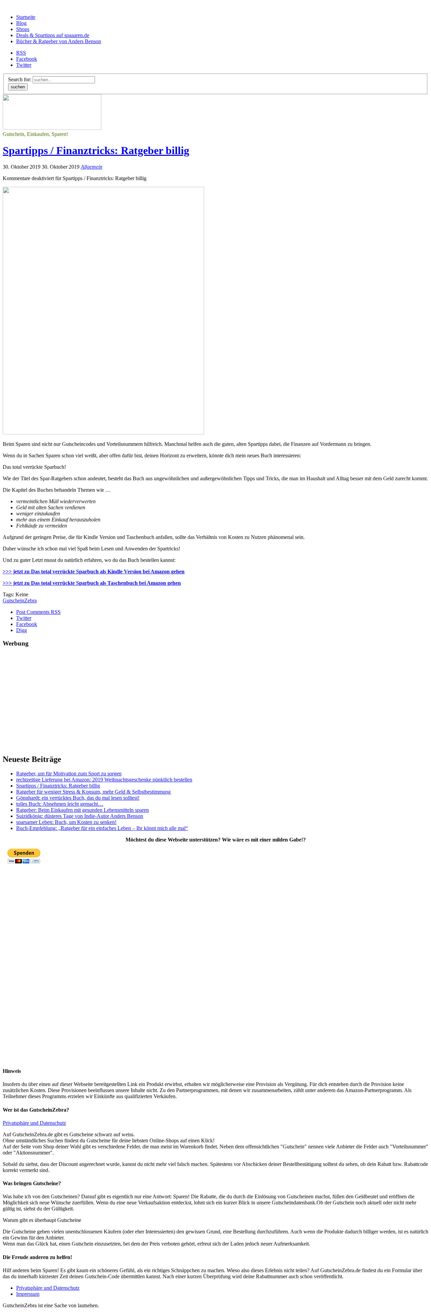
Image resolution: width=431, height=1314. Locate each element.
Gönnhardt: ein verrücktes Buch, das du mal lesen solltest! (77, 798)
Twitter (23, 65)
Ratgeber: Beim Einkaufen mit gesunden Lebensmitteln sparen (82, 810)
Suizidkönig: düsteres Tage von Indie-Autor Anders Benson (79, 816)
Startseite (25, 17)
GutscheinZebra (20, 600)
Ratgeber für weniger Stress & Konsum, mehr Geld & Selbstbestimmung (93, 792)
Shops (22, 29)
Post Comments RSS (38, 612)
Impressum (27, 1294)
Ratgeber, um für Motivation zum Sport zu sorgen (69, 773)
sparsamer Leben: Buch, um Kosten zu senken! (66, 822)
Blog (21, 23)
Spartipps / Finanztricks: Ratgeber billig (96, 150)
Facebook (26, 59)
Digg (21, 630)
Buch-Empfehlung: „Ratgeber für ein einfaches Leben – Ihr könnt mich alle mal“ (102, 828)
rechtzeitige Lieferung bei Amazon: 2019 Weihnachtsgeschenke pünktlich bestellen (104, 779)
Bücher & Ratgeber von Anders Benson (58, 41)
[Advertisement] (205, 701)
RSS (21, 53)
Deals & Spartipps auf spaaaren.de (52, 35)
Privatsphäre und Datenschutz (34, 1123)
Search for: (19, 79)
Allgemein (91, 167)
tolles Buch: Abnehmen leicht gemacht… (59, 804)
